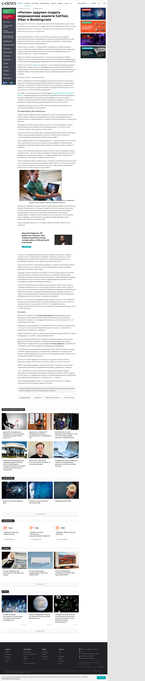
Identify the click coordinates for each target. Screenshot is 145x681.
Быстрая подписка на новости (90, 649)
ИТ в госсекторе (7, 52)
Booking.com (48, 265)
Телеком (5, 63)
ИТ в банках (6, 56)
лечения (20, 208)
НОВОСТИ (27, 3)
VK (59, 654)
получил (35, 65)
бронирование (52, 267)
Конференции (27, 652)
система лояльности (61, 273)
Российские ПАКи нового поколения (8, 36)
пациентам (30, 83)
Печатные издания (29, 663)
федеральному (70, 59)
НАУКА (66, 3)
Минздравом (23, 336)
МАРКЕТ (53, 3)
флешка (71, 373)
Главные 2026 (8, 31)
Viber (33, 111)
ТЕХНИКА (60, 3)
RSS (82, 651)
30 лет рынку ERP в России (8, 26)
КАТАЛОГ (93, 3)
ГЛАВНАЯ (20, 3)
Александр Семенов (46, 315)
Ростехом (49, 383)
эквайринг (59, 289)
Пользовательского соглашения (11, 678)
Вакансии (45, 656)
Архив (7, 661)
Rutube (61, 658)
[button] (99, 3)
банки (54, 289)
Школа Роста (6, 22)
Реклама (44, 654)
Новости (7, 652)
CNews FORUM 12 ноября (7, 11)
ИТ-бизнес (6, 70)
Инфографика (7, 78)
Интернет (6, 67)
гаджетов (60, 292)
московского (51, 277)
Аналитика (35, 3)
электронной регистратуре (35, 102)
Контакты (45, 658)
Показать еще (40, 514)
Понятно (101, 677)
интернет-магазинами (34, 255)
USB (66, 373)
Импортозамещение (9, 45)
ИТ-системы (64, 213)
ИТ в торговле (7, 59)
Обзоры (7, 658)
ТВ (70, 3)
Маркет (25, 656)
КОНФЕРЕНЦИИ (44, 3)
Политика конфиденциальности (90, 654)
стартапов (53, 359)
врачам (32, 165)
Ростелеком (44, 287)
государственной (34, 61)
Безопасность (7, 48)
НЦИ (63, 39)
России (39, 343)
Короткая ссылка (69, 397)
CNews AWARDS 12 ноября (7, 16)
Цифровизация (7, 41)
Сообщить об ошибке (87, 656)
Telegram (61, 661)
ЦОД (68, 287)
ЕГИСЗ (73, 61)
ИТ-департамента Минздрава (53, 346)
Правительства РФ (67, 65)
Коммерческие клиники (25, 105)
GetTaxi (27, 111)
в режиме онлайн (40, 83)
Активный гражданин (69, 277)
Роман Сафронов (58, 343)
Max (60, 652)
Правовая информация (88, 658)
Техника (25, 658)
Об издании (45, 652)
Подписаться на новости (52, 397)
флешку (26, 217)
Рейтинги (6, 74)
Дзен (60, 663)
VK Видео (61, 656)
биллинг (73, 289)
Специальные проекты (30, 654)
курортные (21, 269)
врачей (55, 202)
